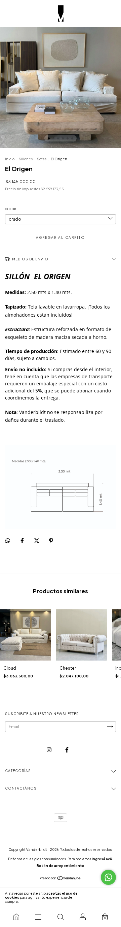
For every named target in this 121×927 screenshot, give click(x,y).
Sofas (41, 159)
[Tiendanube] (61, 879)
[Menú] (38, 917)
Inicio (9, 159)
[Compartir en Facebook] (22, 540)
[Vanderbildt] (16, 917)
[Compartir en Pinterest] (51, 540)
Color (10, 209)
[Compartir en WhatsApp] (7, 540)
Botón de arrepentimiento (60, 866)
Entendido (102, 897)
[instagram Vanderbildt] (49, 749)
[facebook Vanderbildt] (67, 749)
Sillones (26, 159)
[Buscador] (60, 917)
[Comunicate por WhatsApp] (108, 877)
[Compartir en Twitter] (37, 540)
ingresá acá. (102, 859)
